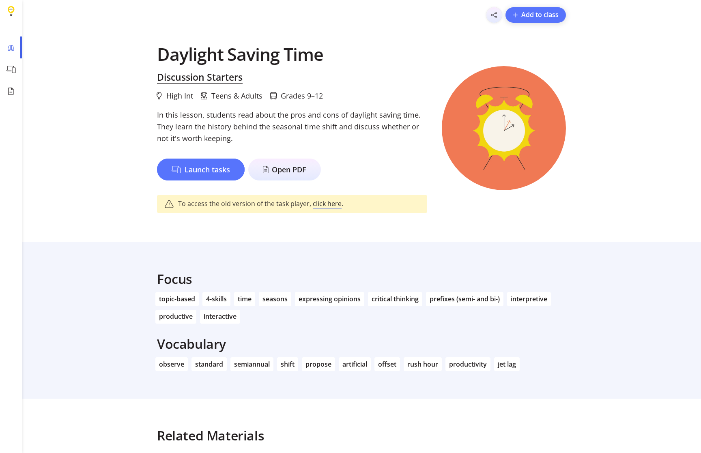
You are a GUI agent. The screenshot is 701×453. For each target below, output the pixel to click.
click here (327, 203)
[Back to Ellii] (11, 11)
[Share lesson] (494, 15)
